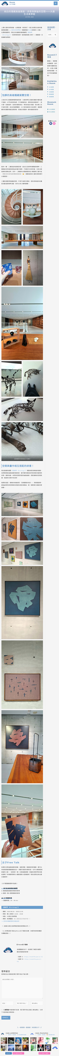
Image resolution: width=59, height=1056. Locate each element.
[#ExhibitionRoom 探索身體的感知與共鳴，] (25, 1048)
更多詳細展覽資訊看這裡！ (12, 921)
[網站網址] (37, 1003)
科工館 (30, 30)
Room (12, 2)
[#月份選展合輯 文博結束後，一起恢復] (11, 1040)
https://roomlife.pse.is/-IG (33, 956)
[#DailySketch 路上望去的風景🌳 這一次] (48, 1040)
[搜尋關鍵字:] (52, 34)
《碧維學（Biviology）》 (19, 470)
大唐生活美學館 (16, 30)
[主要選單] (56, 3)
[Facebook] (50, 123)
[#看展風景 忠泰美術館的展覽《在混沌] (40, 1048)
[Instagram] (54, 123)
